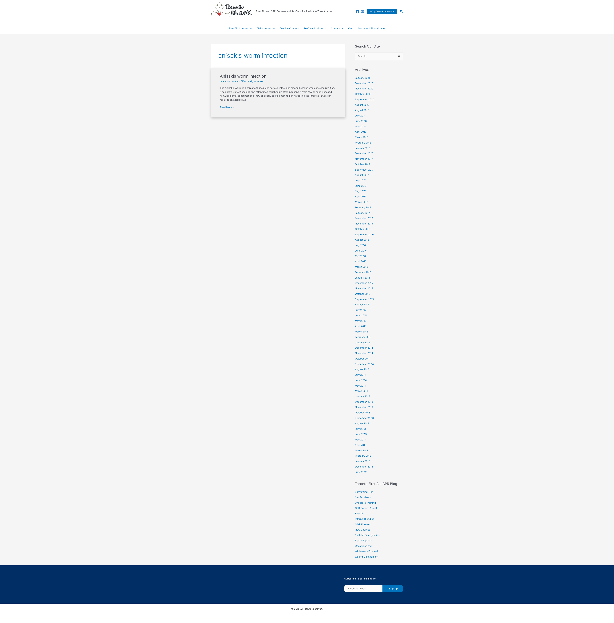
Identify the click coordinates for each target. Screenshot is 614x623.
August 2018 (362, 110)
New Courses (362, 529)
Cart (350, 28)
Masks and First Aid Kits (371, 28)
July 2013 (360, 428)
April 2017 (360, 196)
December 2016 (364, 218)
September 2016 (364, 234)
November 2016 (364, 223)
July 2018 (360, 115)
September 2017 (364, 169)
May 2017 (360, 191)
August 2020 (362, 104)
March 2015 (361, 331)
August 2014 (362, 369)
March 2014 (361, 390)
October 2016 (362, 229)
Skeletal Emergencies (367, 535)
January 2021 (362, 77)
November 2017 (364, 158)
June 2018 (361, 121)
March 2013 (361, 450)
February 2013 (363, 455)
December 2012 (364, 466)
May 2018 (360, 126)
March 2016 (361, 266)
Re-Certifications (313, 28)
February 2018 (363, 142)
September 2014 (364, 364)
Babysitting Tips (364, 491)
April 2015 (360, 326)
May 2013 (360, 439)
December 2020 (364, 83)
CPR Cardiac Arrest (366, 508)
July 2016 (360, 245)
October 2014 (362, 358)
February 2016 (363, 272)
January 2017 (362, 212)
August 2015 (362, 304)
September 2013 (364, 417)
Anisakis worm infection (243, 76)
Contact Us (337, 28)
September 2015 (364, 299)
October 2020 (362, 94)
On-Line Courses (289, 28)
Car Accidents (363, 497)
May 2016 (360, 256)
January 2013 (362, 461)
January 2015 (362, 342)
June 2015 (361, 315)
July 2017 (360, 180)
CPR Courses (264, 28)
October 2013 (362, 412)
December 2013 (364, 401)
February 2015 (363, 337)
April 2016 (360, 261)
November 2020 (364, 88)
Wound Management (366, 556)
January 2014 (362, 396)
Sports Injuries (363, 540)
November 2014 (364, 353)
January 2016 (362, 277)
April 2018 (360, 131)
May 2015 (360, 320)
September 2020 (364, 99)
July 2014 (360, 374)
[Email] (362, 11)
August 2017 (362, 174)
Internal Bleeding (364, 518)
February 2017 (363, 207)
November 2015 (364, 288)
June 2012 (361, 472)
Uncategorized (363, 545)
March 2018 (361, 137)
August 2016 (362, 239)
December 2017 (364, 153)
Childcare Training (365, 502)
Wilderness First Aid (366, 551)
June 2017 (361, 185)
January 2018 (362, 148)
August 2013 (362, 423)
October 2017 (362, 164)
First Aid (247, 81)
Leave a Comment (230, 81)
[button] (382, 11)
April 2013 (360, 445)
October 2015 (362, 293)
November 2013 (364, 407)
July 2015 (360, 310)
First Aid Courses (239, 28)
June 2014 (361, 380)
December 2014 (364, 347)
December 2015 (364, 282)
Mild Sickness (363, 524)
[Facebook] (357, 11)
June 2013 (361, 434)
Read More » (227, 107)
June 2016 (361, 250)
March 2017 (361, 202)
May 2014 (360, 385)
